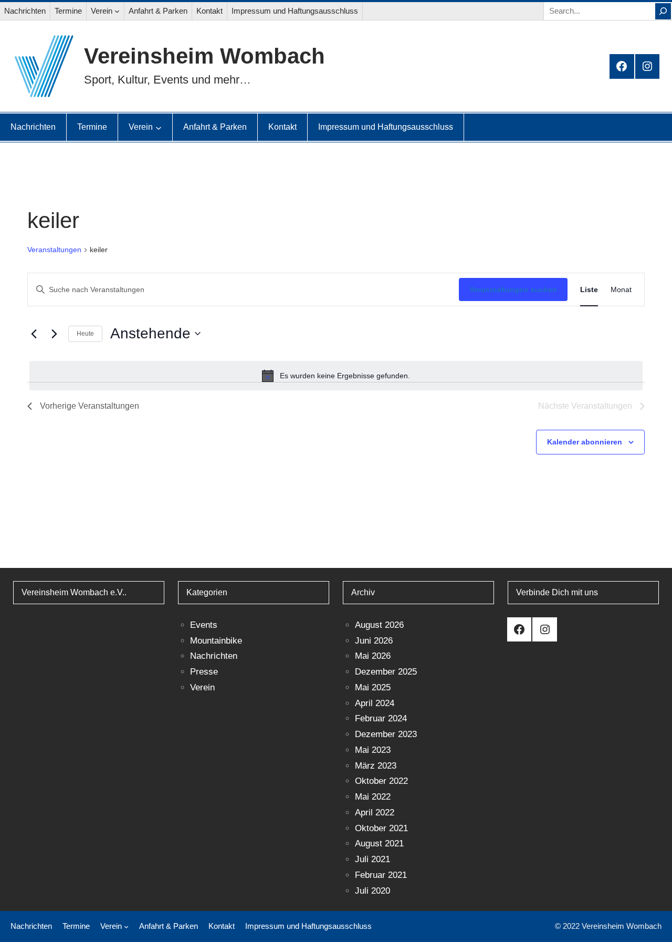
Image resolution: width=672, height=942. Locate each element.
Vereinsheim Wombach (204, 56)
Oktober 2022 (381, 781)
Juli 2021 (372, 859)
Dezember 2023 (386, 734)
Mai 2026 (373, 656)
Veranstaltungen (54, 249)
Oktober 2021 (381, 828)
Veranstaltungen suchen (513, 289)
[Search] (663, 11)
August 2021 (379, 843)
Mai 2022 (373, 797)
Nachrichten (213, 656)
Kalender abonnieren (584, 442)
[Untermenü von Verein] (117, 11)
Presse (204, 672)
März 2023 (375, 766)
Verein (202, 687)
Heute (85, 333)
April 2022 (374, 812)
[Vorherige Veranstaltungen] (33, 333)
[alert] (336, 375)
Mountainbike (216, 641)
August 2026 (379, 625)
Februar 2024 (381, 718)
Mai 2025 (373, 687)
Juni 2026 (374, 641)
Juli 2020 (372, 891)
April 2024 (374, 703)
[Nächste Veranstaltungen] (54, 333)
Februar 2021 (381, 875)
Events (203, 625)
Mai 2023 (373, 750)
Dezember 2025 (386, 672)
